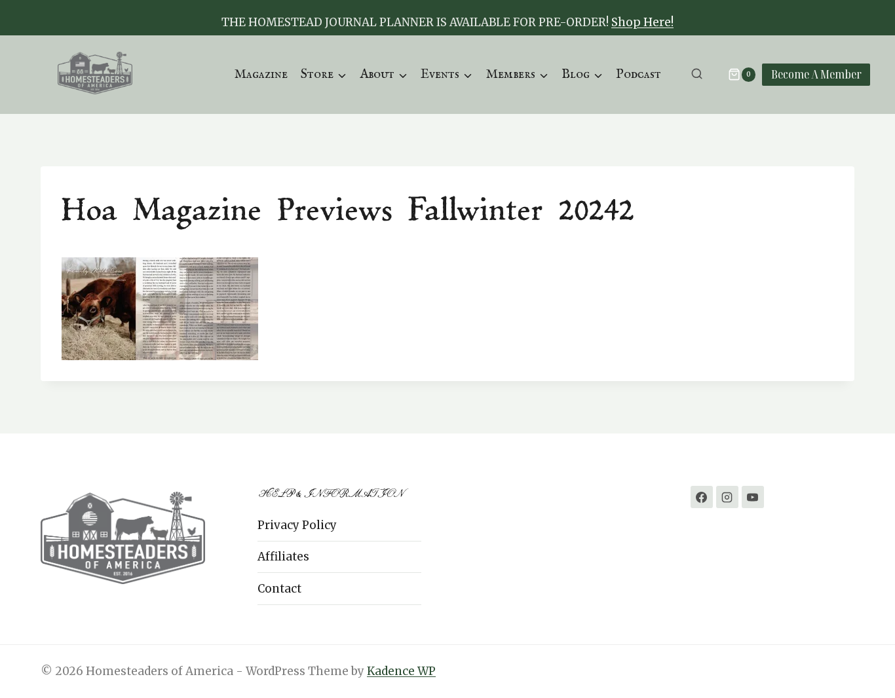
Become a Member (816, 74)
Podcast (638, 74)
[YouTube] (753, 497)
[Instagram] (727, 497)
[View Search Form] (696, 74)
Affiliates (283, 556)
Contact (279, 588)
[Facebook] (702, 497)
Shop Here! (642, 22)
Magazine (261, 74)
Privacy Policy (297, 525)
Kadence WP (401, 671)
